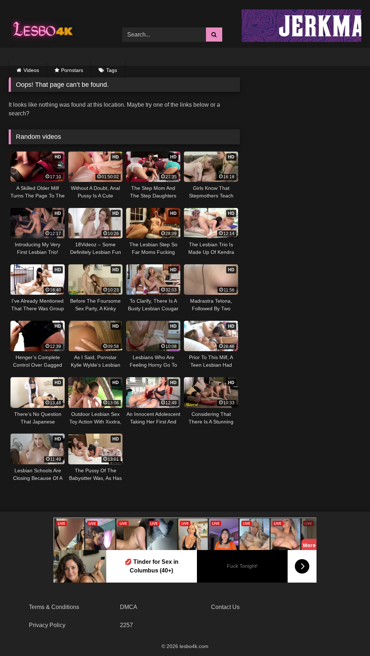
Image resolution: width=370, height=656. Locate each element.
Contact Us (225, 607)
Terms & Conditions (54, 607)
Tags (111, 70)
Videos (31, 70)
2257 (126, 625)
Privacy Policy (47, 625)
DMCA (128, 607)
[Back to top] (348, 634)
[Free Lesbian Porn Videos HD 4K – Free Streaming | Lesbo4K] (45, 29)
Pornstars (72, 70)
